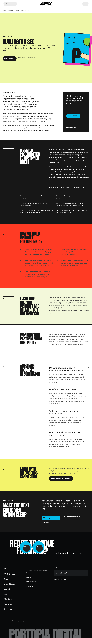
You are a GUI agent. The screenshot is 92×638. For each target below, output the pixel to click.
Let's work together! (68, 553)
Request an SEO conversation (61, 478)
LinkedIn (63, 579)
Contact (8, 599)
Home (4, 10)
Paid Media (9, 584)
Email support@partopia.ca (72, 516)
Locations (10, 10)
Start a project (9, 58)
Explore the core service (26, 58)
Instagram (56, 579)
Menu (85, 3)
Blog (6, 594)
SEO (6, 579)
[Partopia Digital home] (46, 3)
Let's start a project (10, 3)
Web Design (9, 574)
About (7, 589)
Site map (8, 609)
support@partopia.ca (32, 581)
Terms (22, 621)
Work (6, 569)
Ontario (17, 10)
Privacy (17, 621)
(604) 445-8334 (71, 127)
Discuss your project (51, 518)
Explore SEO (46, 522)
